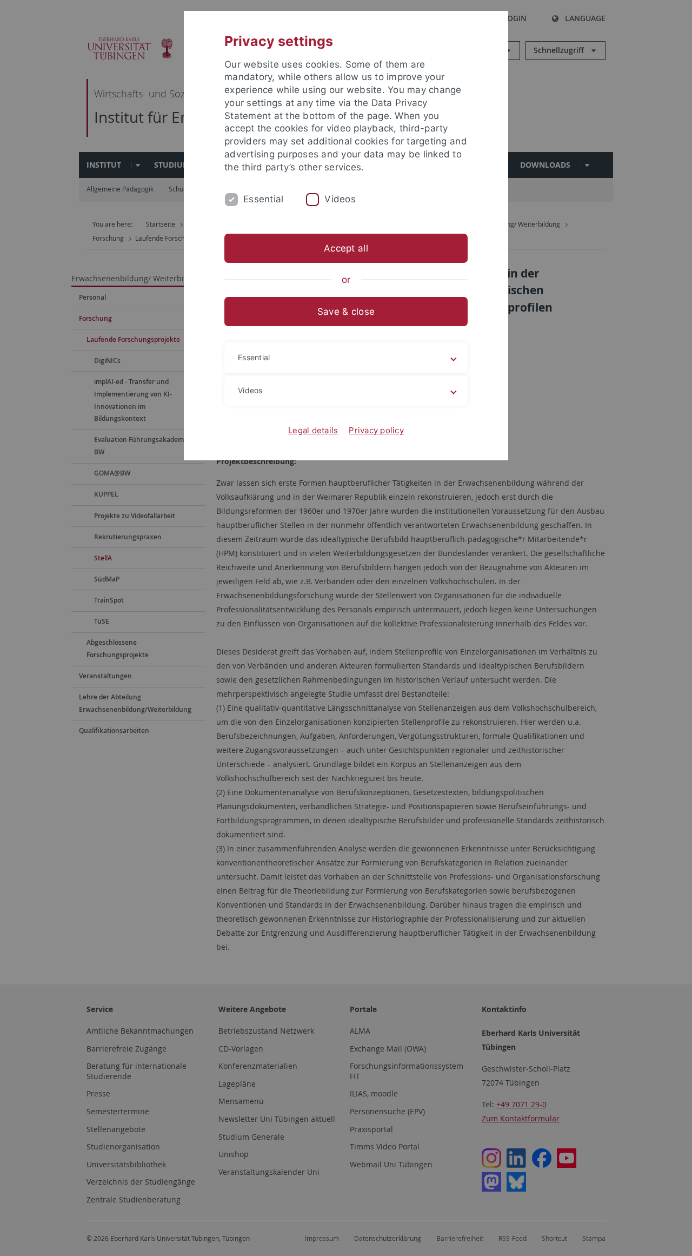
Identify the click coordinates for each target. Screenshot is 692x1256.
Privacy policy (376, 430)
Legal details (313, 430)
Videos (340, 199)
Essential (263, 199)
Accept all (346, 248)
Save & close (346, 311)
